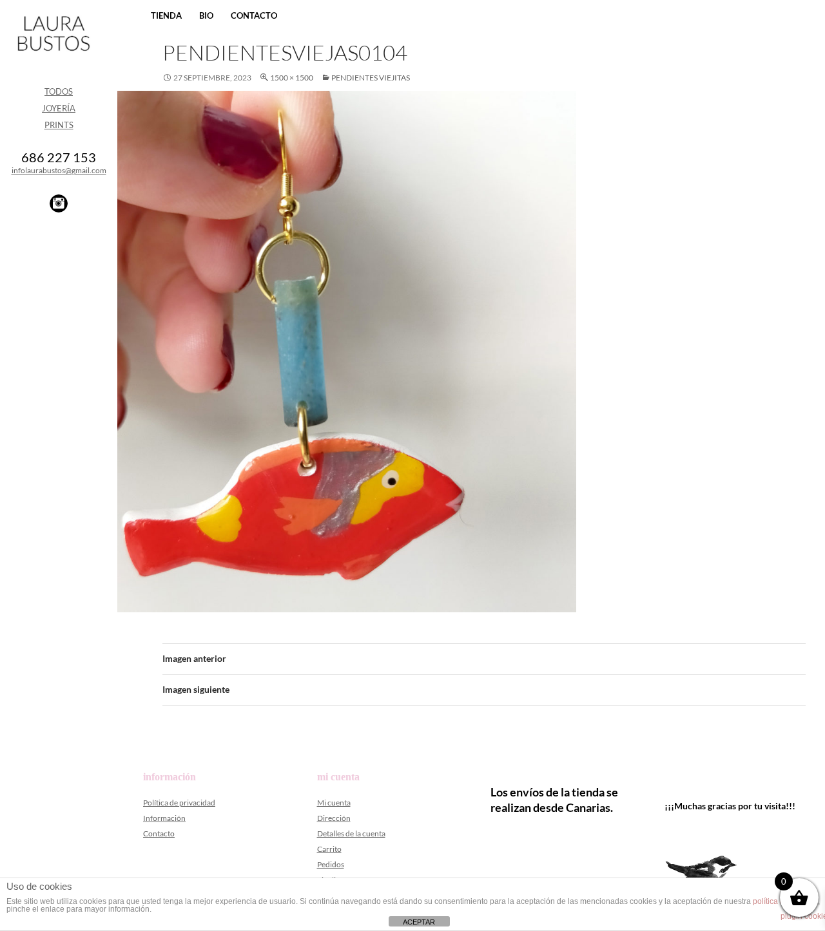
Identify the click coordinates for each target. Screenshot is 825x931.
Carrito (329, 849)
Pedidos (330, 864)
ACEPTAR (419, 922)
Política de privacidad (179, 802)
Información (164, 818)
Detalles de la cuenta (351, 833)
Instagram (59, 203)
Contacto (254, 15)
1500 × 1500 (291, 77)
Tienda (166, 15)
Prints (58, 125)
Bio (206, 15)
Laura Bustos (53, 56)
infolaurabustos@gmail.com (59, 170)
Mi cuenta (334, 802)
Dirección (334, 818)
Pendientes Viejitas (370, 77)
